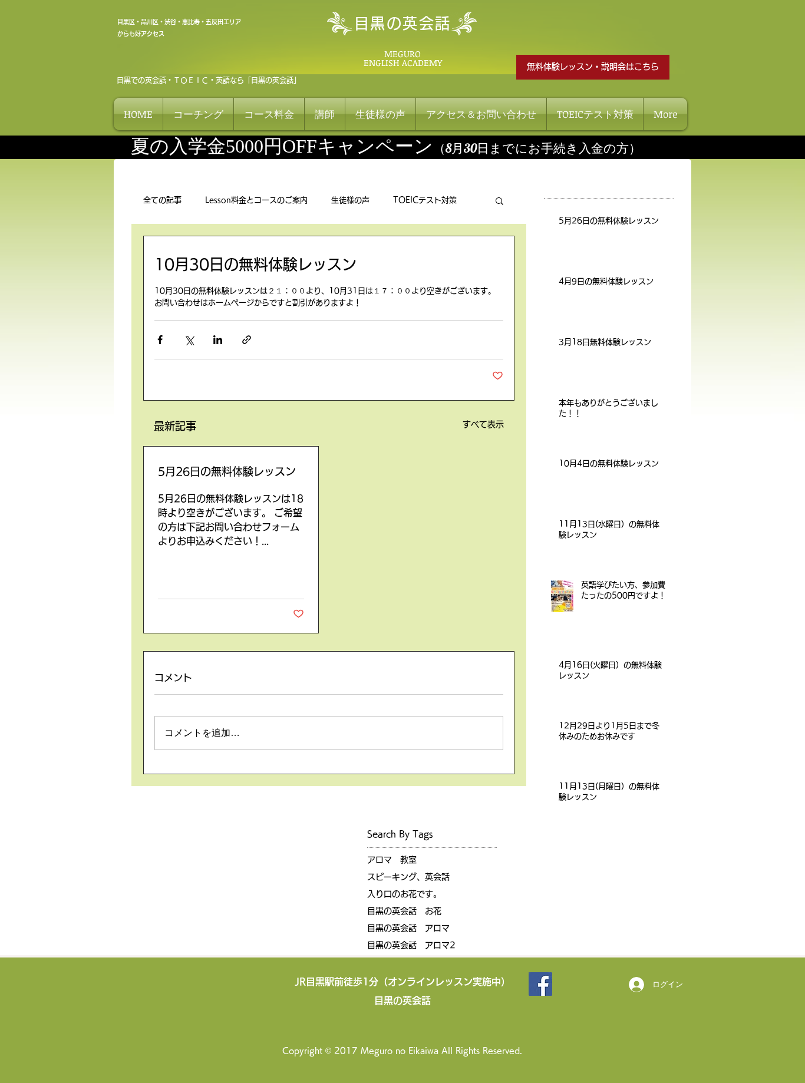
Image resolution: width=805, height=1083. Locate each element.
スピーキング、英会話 (408, 877)
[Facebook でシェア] (160, 339)
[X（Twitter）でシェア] (188, 339)
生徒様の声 (350, 200)
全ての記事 (162, 200)
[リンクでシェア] (246, 339)
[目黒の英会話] (540, 984)
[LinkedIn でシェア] (217, 339)
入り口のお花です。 (404, 894)
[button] (499, 200)
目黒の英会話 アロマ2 (411, 945)
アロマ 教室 (392, 860)
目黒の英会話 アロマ (408, 928)
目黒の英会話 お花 (404, 911)
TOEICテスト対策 (425, 200)
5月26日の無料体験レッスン (227, 471)
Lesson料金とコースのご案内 (256, 200)
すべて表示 (483, 424)
